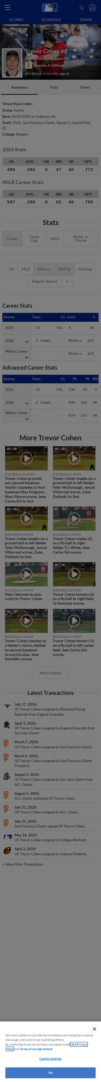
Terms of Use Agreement (35, 1049)
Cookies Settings (50, 1058)
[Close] (94, 1029)
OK (50, 1072)
